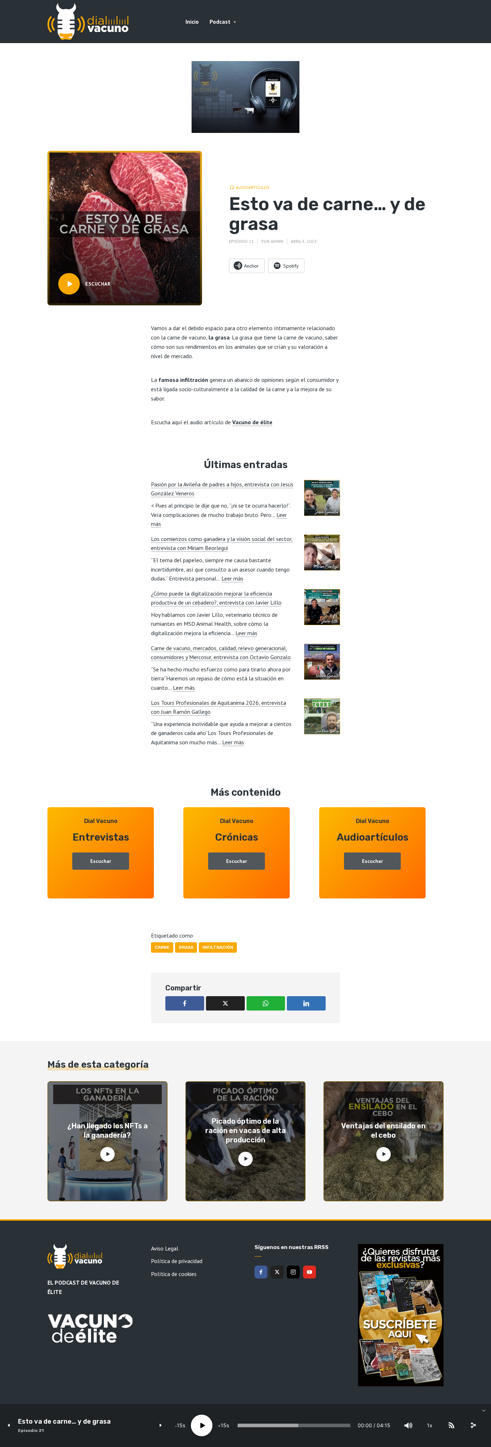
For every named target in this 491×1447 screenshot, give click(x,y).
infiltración (217, 947)
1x (429, 1425)
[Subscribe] (451, 1425)
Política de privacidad (176, 1261)
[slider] (294, 1425)
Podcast (220, 21)
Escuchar (100, 861)
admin (277, 241)
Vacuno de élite (252, 422)
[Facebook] (260, 1272)
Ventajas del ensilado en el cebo (383, 1130)
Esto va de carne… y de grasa (64, 1421)
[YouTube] (309, 1272)
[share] (473, 1425)
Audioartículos (253, 187)
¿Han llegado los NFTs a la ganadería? (107, 1130)
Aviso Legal (164, 1248)
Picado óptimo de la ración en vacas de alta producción (245, 1130)
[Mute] (408, 1425)
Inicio (192, 21)
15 (180, 1425)
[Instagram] (293, 1272)
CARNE (162, 947)
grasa (186, 947)
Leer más (232, 578)
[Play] (201, 1425)
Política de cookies (174, 1273)
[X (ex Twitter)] (277, 1272)
